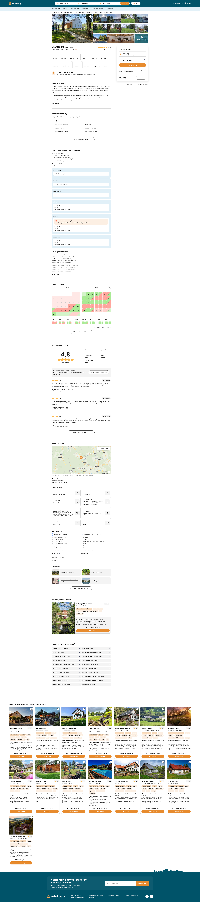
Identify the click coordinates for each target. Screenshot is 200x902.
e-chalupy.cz (55, 12)
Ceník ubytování (75, 8)
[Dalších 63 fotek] (21, 769)
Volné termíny (85, 8)
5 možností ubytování (79, 740)
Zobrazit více (55, 104)
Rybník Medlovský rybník (60, 543)
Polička (85, 543)
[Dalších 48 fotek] (21, 716)
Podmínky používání (76, 895)
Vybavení (65, 8)
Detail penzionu (73, 756)
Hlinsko (85, 545)
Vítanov (68, 730)
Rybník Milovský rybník (60, 537)
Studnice (92, 731)
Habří (117, 783)
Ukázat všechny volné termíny (81, 332)
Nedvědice (79, 605)
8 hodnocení (107, 50)
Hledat (125, 3)
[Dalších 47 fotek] (73, 769)
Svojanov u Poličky (120, 730)
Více (105, 624)
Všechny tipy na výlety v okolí (81, 588)
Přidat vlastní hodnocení (100, 372)
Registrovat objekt (113, 895)
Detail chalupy (93, 630)
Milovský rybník (95, 581)
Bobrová (13, 731)
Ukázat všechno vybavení (81, 139)
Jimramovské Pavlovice (148, 730)
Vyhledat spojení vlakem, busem (73, 475)
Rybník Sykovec (58, 545)
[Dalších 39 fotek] (126, 769)
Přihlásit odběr (142, 883)
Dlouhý (65, 783)
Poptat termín (132, 65)
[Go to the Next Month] (109, 287)
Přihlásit (189, 3)
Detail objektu (47, 811)
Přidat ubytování (179, 3)
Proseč (170, 783)
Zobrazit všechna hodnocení (81, 432)
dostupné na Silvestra (84, 223)
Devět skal (56, 560)
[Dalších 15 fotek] (126, 716)
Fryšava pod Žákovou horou (149, 783)
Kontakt (91, 897)
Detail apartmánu (100, 756)
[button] (81, 458)
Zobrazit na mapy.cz (87, 475)
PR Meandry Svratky (96, 572)
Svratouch (92, 783)
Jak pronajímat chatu (132, 895)
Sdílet (130, 84)
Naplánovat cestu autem (58, 475)
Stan (65, 730)
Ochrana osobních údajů (96, 895)
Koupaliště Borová (59, 550)
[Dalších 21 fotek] (73, 716)
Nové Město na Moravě (100, 731)
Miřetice (39, 783)
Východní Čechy (178, 730)
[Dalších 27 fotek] (152, 716)
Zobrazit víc (55, 553)
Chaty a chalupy (80, 12)
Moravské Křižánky (97, 12)
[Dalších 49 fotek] (63, 617)
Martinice (171, 730)
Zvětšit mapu (104, 448)
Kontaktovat (141, 77)
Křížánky (88, 12)
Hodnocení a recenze (97, 8)
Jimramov (85, 537)
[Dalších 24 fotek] (179, 716)
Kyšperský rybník (58, 539)
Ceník (140, 70)
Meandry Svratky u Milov (67, 572)
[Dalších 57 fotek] (47, 716)
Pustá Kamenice (15, 783)
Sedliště (85, 539)
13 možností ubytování (105, 742)
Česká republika (64, 12)
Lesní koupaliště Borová (60, 548)
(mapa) (76, 49)
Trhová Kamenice (88, 550)
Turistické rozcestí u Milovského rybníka (69, 580)
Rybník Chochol (58, 541)
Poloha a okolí (109, 8)
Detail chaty (47, 756)
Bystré (85, 548)
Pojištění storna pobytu (77, 897)
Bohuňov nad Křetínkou (16, 838)
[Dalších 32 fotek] (100, 769)
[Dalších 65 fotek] (47, 769)
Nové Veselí (40, 730)
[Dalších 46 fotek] (21, 825)
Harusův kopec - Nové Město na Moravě (94, 541)
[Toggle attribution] (109, 472)
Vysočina (72, 12)
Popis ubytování (56, 8)
